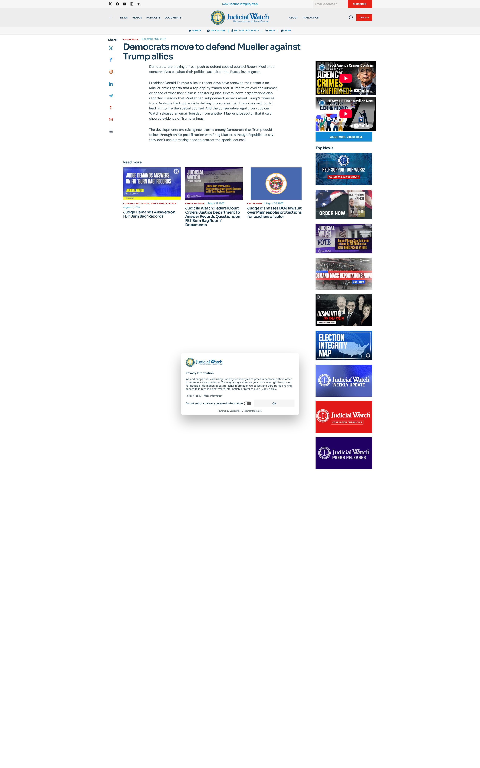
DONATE (196, 30)
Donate (364, 17)
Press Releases (195, 203)
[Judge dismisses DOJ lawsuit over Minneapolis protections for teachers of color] (276, 183)
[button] (110, 17)
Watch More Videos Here (346, 137)
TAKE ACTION (217, 30)
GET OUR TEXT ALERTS (246, 30)
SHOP (272, 30)
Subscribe (360, 4)
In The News (131, 39)
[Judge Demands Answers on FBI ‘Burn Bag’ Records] (152, 183)
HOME (288, 30)
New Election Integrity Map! (240, 4)
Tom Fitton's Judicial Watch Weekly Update (150, 203)
